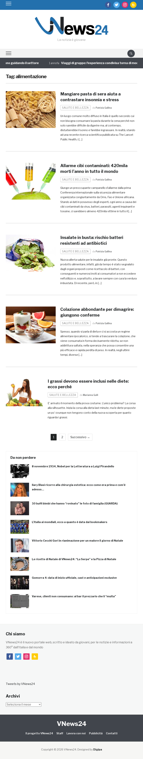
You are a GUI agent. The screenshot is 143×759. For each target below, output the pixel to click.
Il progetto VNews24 (39, 733)
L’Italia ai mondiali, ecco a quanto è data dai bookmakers (69, 522)
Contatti (111, 733)
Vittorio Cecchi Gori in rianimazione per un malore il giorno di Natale (77, 540)
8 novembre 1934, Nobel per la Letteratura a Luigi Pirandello (73, 466)
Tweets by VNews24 (20, 684)
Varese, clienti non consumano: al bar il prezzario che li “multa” (74, 596)
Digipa (97, 749)
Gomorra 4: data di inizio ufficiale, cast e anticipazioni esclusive (74, 577)
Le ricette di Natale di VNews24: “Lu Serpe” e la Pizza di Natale (74, 559)
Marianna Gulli (90, 395)
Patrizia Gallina (104, 107)
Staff (59, 733)
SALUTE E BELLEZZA (75, 107)
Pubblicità (96, 733)
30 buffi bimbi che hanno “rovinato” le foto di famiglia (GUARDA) (75, 503)
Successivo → (80, 437)
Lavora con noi (76, 733)
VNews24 (71, 723)
